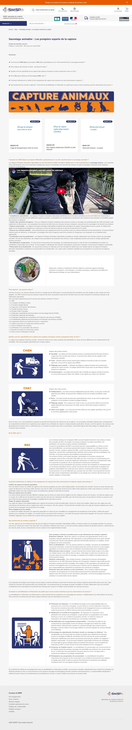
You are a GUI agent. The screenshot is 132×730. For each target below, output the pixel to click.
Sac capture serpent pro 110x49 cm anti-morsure (61, 148)
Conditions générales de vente (19, 704)
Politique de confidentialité (17, 706)
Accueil (11, 29)
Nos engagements (15, 697)
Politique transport (15, 709)
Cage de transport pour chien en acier (24, 148)
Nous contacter (14, 699)
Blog (16, 29)
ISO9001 (12, 711)
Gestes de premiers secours (18, 44)
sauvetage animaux (96, 162)
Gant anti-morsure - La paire (92, 148)
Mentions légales (14, 701)
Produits (6, 23)
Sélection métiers (36, 23)
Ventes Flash (69, 24)
